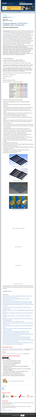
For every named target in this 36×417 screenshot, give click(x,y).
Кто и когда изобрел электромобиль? (9, 364)
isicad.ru (13, 402)
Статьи (5, 15)
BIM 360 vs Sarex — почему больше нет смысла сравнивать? (12, 348)
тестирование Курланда (7, 33)
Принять (22, 415)
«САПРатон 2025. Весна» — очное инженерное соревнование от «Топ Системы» (16, 332)
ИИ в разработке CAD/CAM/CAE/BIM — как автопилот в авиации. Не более (15, 371)
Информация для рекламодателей (7, 410)
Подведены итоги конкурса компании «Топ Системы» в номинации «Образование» (16, 338)
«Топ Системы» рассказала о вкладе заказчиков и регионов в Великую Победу (16, 331)
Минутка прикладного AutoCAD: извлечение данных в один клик (13, 374)
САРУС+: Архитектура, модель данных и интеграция (12, 360)
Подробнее (3, 408)
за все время (8, 359)
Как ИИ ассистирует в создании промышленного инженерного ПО (14, 375)
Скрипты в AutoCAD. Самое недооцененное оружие (11, 363)
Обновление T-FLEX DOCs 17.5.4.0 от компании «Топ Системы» (13, 321)
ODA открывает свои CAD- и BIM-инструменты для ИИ (12, 372)
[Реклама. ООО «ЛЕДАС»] (18, 8)
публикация (13, 45)
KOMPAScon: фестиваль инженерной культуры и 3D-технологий (12, 353)
